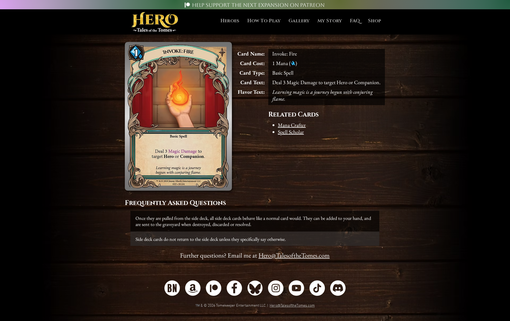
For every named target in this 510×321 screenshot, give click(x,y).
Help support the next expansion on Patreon (258, 5)
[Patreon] (187, 5)
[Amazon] (193, 288)
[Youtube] (296, 288)
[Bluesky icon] (255, 288)
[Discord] (338, 288)
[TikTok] (317, 288)
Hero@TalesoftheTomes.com (294, 255)
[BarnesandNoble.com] (172, 288)
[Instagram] (275, 288)
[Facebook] (234, 288)
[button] (263, 21)
